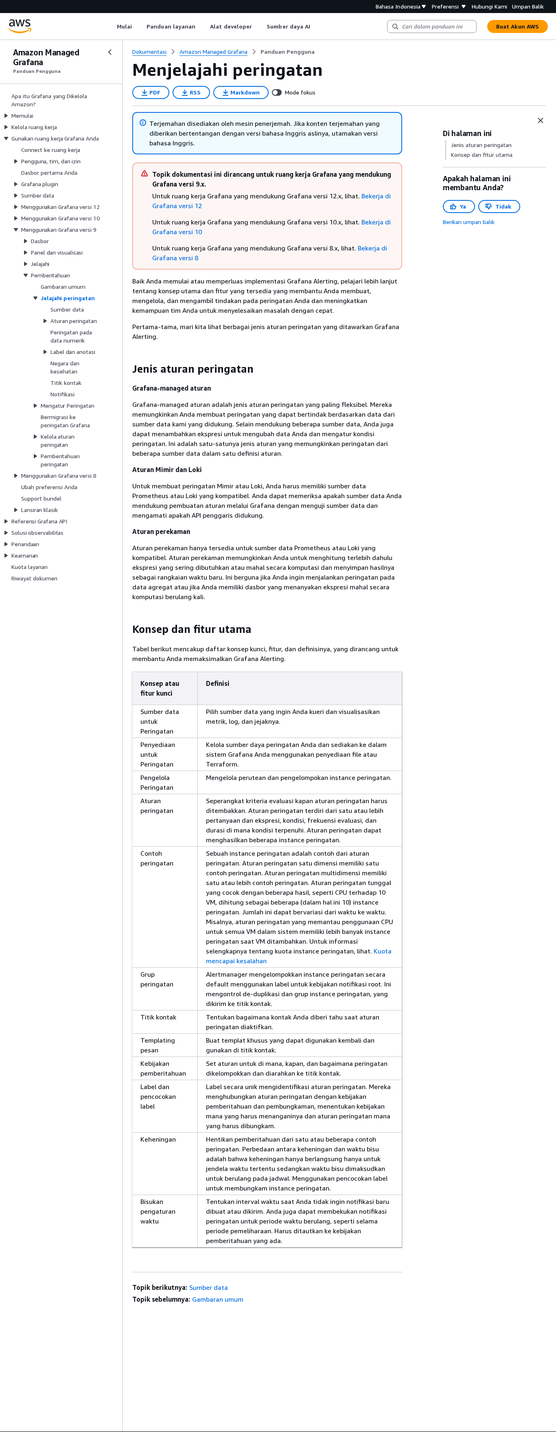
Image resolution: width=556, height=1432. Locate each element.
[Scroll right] (316, 26)
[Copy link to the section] (126, 369)
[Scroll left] (110, 26)
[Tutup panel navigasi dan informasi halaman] (540, 120)
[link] (287, 52)
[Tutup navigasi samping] (110, 52)
